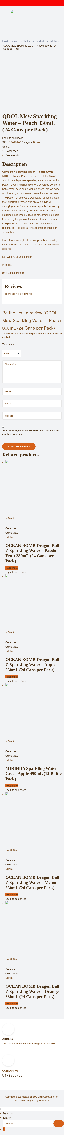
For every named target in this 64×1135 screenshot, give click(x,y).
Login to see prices (12, 138)
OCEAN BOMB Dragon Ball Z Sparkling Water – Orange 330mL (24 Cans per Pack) (32, 991)
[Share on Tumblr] (27, 146)
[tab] (33, 151)
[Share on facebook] (13, 146)
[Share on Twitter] (18, 146)
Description (11, 151)
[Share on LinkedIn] (22, 146)
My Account (9, 1113)
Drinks (36, 142)
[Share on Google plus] (31, 146)
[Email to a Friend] (40, 146)
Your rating (8, 344)
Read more (11, 568)
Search (7, 1117)
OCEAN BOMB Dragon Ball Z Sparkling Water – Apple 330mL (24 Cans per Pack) (32, 664)
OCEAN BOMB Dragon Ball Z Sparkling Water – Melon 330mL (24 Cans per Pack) (32, 882)
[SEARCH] (58, 1123)
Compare (10, 528)
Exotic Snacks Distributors (36, 1096)
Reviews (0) (12, 155)
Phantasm (44, 1100)
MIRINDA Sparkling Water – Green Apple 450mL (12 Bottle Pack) (33, 773)
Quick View (11, 532)
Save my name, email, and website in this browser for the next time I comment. (30, 432)
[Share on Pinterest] (36, 146)
